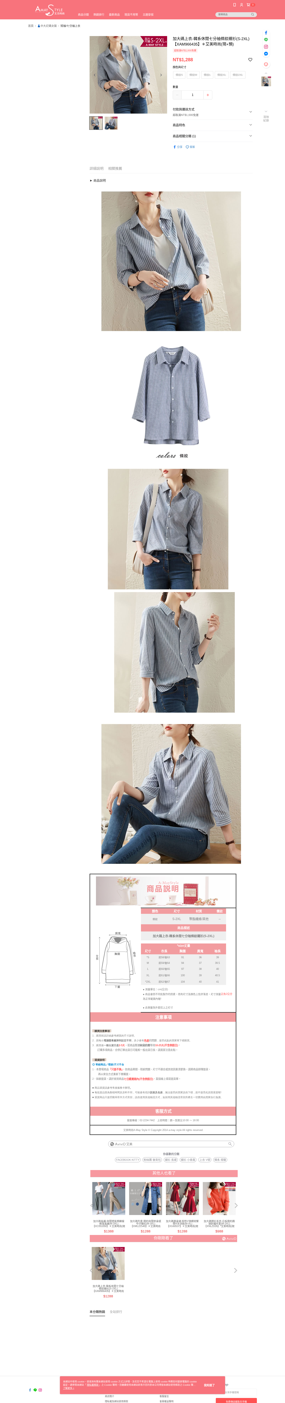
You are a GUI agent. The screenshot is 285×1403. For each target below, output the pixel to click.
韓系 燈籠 (220, 1159)
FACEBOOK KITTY (127, 1159)
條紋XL (221, 74)
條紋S (179, 74)
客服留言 (164, 1396)
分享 (179, 146)
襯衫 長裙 (171, 1159)
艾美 (129, 1144)
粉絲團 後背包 (152, 1159)
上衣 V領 (205, 1159)
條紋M (193, 74)
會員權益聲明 (167, 1401)
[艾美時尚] (49, 10)
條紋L (207, 74)
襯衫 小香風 (188, 1159)
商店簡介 (109, 1396)
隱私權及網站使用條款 (116, 1401)
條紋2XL (238, 74)
